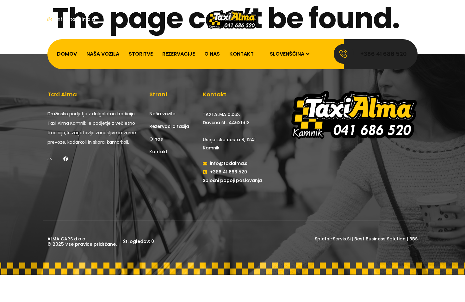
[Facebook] (65, 158)
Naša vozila (102, 53)
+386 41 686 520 (383, 54)
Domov (67, 53)
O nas (212, 53)
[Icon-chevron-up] (49, 158)
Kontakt (241, 53)
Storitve (141, 53)
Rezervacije (178, 53)
